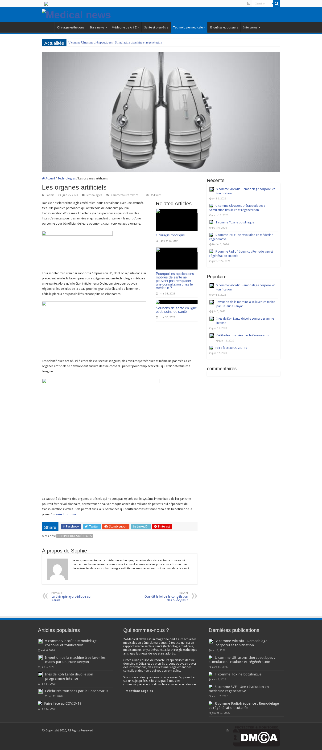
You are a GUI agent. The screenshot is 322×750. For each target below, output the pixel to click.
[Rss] (248, 4)
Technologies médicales (75, 536)
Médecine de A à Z (124, 27)
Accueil (50, 178)
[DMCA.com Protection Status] (256, 736)
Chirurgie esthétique (70, 27)
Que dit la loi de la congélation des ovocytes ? (166, 596)
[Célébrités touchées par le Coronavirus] (211, 335)
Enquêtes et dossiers (224, 27)
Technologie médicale (188, 27)
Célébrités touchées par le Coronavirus (242, 335)
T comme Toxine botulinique (234, 222)
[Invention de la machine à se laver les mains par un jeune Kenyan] (211, 302)
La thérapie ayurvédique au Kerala (71, 596)
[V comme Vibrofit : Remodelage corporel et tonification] (211, 285)
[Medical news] (76, 14)
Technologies (67, 178)
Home (48, 27)
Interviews (250, 27)
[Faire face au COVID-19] (211, 347)
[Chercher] (276, 3)
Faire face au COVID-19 (231, 347)
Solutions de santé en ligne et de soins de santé (176, 309)
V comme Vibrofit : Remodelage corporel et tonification (71, 643)
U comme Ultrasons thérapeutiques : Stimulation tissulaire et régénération (115, 42)
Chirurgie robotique (170, 235)
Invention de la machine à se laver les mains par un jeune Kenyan (75, 659)
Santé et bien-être (156, 27)
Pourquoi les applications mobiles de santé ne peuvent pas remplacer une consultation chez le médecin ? (175, 281)
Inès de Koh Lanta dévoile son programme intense (69, 676)
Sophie (50, 195)
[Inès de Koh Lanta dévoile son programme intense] (211, 319)
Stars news (97, 27)
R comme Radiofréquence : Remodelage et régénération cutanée (244, 705)
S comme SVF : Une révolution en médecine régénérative (239, 689)
